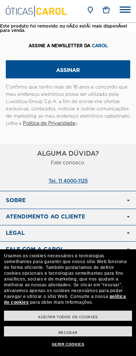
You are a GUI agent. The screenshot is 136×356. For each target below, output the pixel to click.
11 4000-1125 (73, 181)
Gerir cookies (68, 344)
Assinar (68, 70)
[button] (106, 9)
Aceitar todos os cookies (68, 317)
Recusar (68, 333)
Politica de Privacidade (49, 123)
